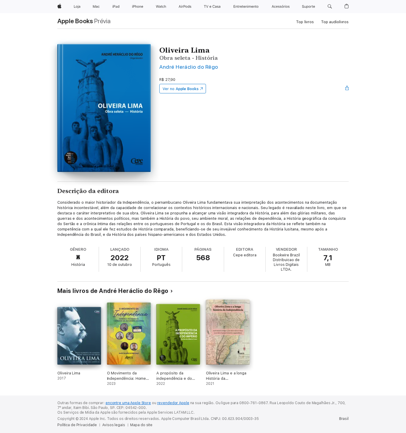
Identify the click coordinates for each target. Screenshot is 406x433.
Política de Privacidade (77, 425)
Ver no (181, 89)
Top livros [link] (305, 22)
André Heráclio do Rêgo (188, 67)
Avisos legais (113, 425)
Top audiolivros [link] (335, 22)
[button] (329, 6)
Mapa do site (141, 425)
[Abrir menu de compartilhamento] (347, 88)
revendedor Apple (173, 403)
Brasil (344, 419)
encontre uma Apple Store (128, 403)
